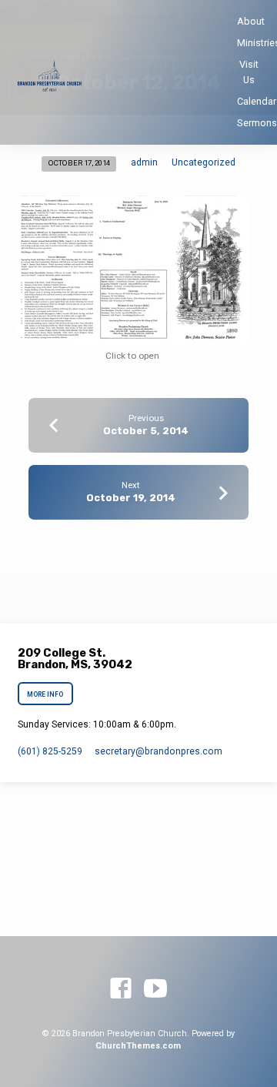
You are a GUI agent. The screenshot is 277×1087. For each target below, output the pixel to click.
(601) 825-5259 (50, 751)
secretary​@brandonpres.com (158, 751)
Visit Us (249, 72)
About (251, 21)
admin (144, 162)
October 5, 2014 (146, 430)
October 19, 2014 (130, 497)
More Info (46, 694)
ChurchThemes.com (138, 1046)
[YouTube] (155, 989)
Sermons (257, 123)
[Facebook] (121, 989)
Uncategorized (203, 162)
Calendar (256, 101)
